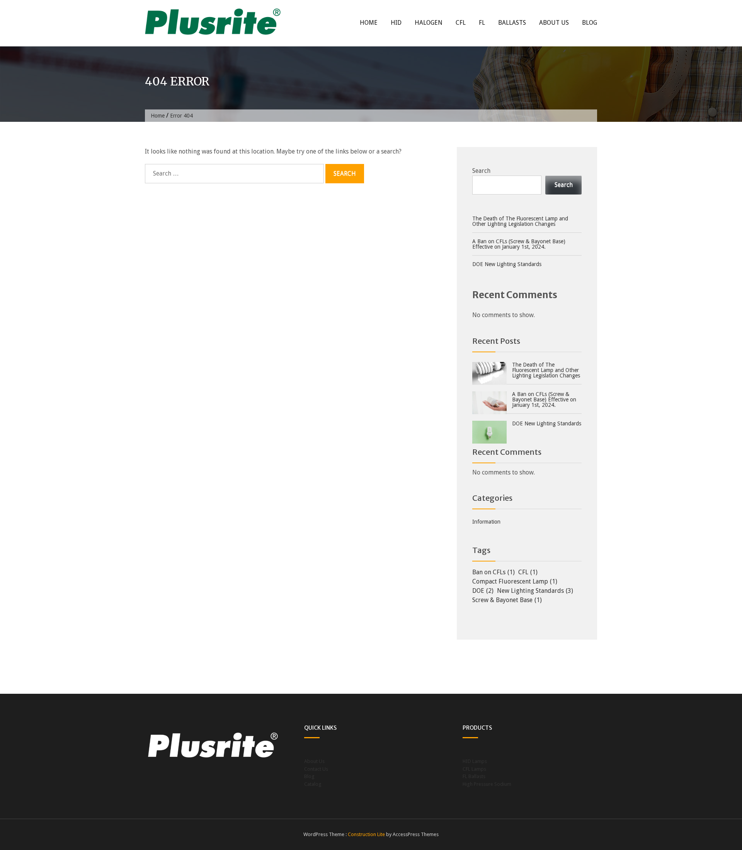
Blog (589, 22)
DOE (483, 590)
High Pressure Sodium (487, 784)
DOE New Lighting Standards (506, 264)
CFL (461, 22)
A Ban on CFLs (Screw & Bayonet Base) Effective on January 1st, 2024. (518, 244)
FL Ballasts (474, 776)
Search (481, 170)
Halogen (428, 22)
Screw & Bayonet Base (507, 600)
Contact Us (316, 769)
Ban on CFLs (493, 572)
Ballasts (512, 22)
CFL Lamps (474, 769)
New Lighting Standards (535, 590)
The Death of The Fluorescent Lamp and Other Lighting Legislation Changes (520, 221)
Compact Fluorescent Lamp (514, 581)
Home (369, 22)
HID (396, 22)
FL (482, 22)
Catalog (313, 784)
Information (486, 522)
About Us (554, 22)
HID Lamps (475, 761)
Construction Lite (366, 834)
